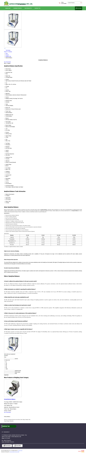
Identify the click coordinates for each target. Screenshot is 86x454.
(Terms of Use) (20, 450)
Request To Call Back (8, 51)
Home (6, 53)
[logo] (18, 5)
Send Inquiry (79, 8)
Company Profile (17, 8)
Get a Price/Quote (7, 61)
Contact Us (37, 8)
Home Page (7, 8)
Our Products (28, 8)
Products (7, 55)
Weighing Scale (8, 56)
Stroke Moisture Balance (9, 399)
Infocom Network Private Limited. (14, 451)
